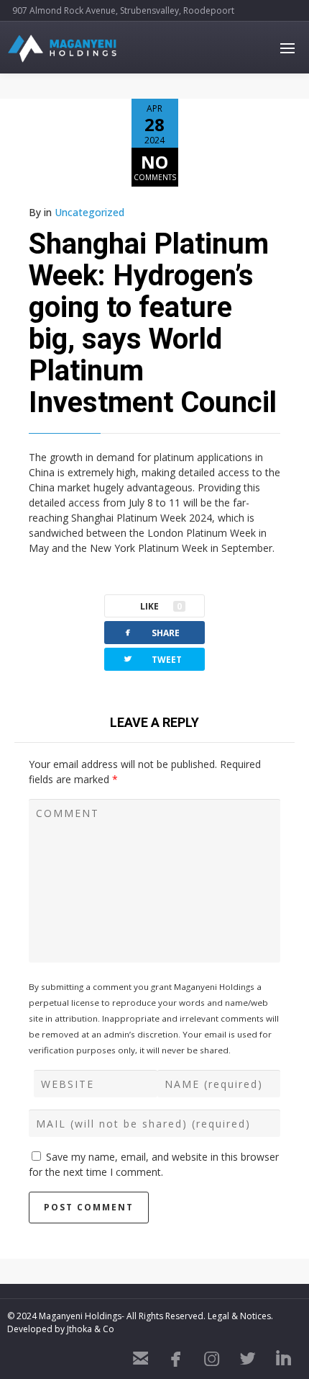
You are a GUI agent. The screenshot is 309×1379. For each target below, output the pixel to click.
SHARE (151, 632)
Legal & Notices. (240, 1316)
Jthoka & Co (90, 1329)
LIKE (161, 606)
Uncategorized (89, 212)
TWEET (152, 658)
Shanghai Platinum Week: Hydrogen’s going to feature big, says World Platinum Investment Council (153, 323)
